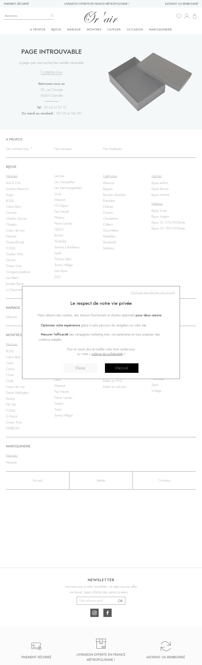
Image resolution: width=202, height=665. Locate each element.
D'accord (121, 368)
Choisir (80, 368)
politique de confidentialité (107, 354)
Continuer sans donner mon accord (153, 292)
